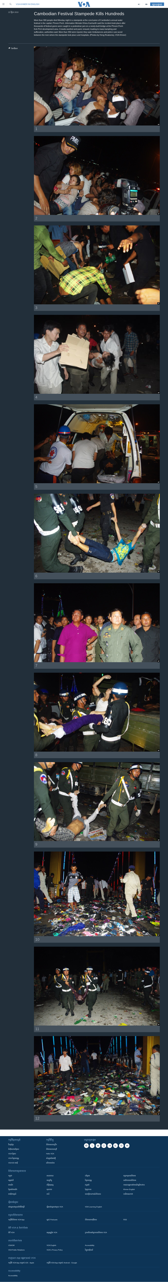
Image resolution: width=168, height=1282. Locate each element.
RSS (125, 1220)
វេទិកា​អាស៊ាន (50, 1163)
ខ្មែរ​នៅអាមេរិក (12, 1189)
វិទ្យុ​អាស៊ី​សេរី (89, 1250)
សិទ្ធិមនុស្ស (50, 1185)
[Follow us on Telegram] (109, 1145)
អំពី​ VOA (11, 1232)
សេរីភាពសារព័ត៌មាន (129, 1180)
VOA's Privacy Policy (55, 1250)
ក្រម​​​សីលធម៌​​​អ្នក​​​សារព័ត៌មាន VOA (96, 1232)
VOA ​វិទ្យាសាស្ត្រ (13, 1158)
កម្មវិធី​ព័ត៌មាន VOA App (16, 1220)
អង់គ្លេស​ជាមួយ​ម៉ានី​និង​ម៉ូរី (16, 1207)
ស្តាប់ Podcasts (52, 1220)
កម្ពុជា (10, 1176)
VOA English (51, 1245)
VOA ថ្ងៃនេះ (12, 1154)
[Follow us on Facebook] (86, 1145)
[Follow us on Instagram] (103, 1145)
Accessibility (89, 1245)
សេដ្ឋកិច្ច (49, 1180)
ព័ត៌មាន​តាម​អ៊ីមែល (91, 1220)
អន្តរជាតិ (11, 1180)
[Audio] (139, 4)
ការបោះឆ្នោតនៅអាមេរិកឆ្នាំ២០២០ (134, 1185)
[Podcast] (121, 1145)
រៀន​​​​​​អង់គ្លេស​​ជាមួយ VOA (55, 1207)
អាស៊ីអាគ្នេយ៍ (12, 1194)
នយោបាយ (50, 1176)
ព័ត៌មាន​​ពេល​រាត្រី (51, 1149)
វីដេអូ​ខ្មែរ (11, 1145)
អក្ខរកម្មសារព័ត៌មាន (129, 1176)
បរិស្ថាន (87, 1176)
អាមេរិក (10, 1185)
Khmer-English (129, 1189)
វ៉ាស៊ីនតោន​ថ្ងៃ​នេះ (13, 1149)
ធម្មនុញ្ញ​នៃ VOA (52, 1232)
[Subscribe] (127, 1145)
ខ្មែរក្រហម (88, 1189)
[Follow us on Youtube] (98, 1145)
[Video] (146, 4)
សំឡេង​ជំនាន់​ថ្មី (51, 1158)
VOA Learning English (93, 1207)
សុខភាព (49, 1189)
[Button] (13, 49)
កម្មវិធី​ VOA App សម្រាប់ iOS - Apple (21, 1263)
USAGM (11, 1245)
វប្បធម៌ (87, 1185)
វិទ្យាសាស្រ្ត (88, 1180)
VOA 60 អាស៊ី (13, 1163)
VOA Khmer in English (27, 4)
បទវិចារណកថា (128, 1194)
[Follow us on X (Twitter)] (92, 1145)
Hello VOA (50, 1154)
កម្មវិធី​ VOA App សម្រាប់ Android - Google (62, 1263)
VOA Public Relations (16, 1250)
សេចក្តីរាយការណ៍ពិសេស (93, 1194)
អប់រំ (48, 1194)
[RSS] (115, 1145)
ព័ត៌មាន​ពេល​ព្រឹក (51, 1145)
